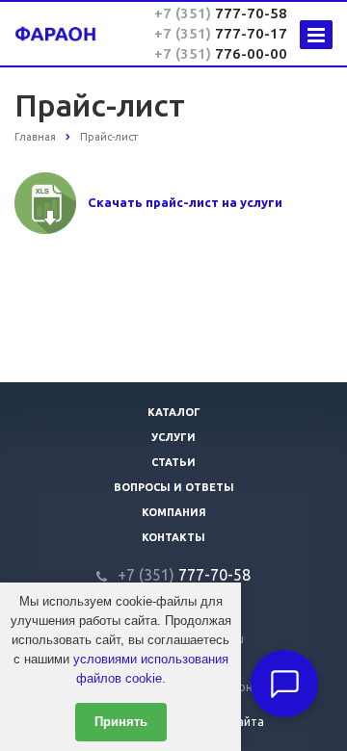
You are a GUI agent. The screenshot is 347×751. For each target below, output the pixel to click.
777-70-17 (220, 33)
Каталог (173, 412)
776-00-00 (220, 53)
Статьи (173, 462)
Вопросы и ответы (174, 487)
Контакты (173, 537)
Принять (120, 721)
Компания (174, 512)
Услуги (173, 437)
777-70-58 (220, 13)
